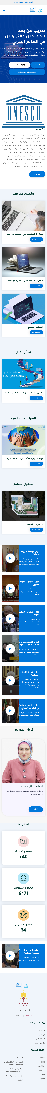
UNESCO (42, 1058)
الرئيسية (42, 1031)
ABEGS (42, 1079)
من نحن (42, 1035)
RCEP (43, 1075)
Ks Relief (19, 1080)
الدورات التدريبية (39, 1039)
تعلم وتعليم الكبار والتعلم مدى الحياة (24, 393)
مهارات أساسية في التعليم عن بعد (25, 234)
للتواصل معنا (40, 1043)
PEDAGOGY (28, 1016)
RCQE (43, 1062)
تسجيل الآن (36, 239)
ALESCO (42, 1071)
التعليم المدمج (35, 327)
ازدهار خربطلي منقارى (32, 786)
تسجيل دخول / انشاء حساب (23, 2)
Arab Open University (14, 1076)
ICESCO (20, 1058)
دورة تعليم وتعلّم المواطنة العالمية (25, 459)
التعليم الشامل (35, 525)
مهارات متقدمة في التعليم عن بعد (25, 281)
